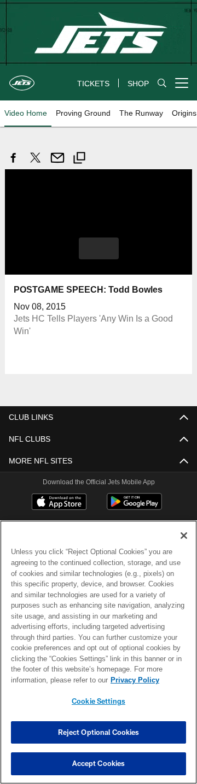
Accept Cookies (98, 763)
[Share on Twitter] (35, 163)
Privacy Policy (48, 679)
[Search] (162, 83)
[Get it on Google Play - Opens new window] (134, 506)
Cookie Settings (98, 701)
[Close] (184, 536)
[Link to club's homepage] (22, 78)
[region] (98, 652)
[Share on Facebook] (13, 163)
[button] (98, 248)
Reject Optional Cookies (99, 732)
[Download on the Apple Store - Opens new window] (59, 502)
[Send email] (57, 163)
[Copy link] (79, 159)
